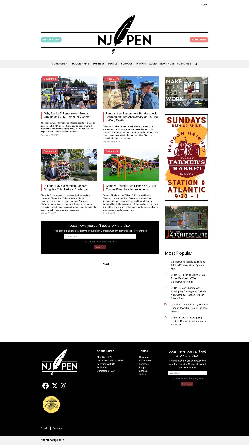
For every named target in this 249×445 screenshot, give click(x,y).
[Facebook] (45, 388)
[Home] (61, 366)
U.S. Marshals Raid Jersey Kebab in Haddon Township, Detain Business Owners (189, 308)
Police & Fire (80, 63)
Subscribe (199, 39)
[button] (124, 34)
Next (106, 264)
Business (99, 63)
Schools (127, 63)
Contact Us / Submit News (110, 360)
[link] (186, 92)
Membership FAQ (106, 371)
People (113, 63)
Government (60, 63)
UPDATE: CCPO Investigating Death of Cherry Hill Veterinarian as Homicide (189, 321)
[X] (55, 388)
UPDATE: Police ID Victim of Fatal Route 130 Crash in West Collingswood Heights (188, 278)
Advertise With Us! (161, 63)
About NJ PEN (104, 357)
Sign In (204, 4)
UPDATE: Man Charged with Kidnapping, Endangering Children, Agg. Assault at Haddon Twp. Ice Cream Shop (189, 293)
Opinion (141, 63)
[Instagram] (63, 388)
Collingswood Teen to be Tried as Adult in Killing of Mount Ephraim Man (188, 265)
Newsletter (51, 39)
